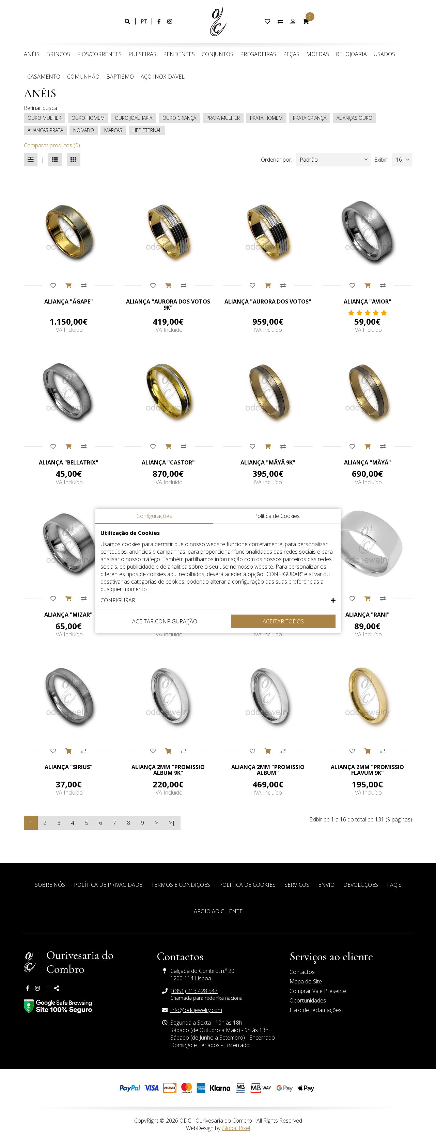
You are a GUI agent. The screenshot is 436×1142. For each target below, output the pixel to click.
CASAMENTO (43, 76)
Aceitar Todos (283, 621)
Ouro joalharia (133, 118)
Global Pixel (236, 1128)
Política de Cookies (247, 884)
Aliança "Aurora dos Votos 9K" (168, 304)
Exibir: (381, 159)
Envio (326, 884)
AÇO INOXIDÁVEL (163, 76)
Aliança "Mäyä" (367, 462)
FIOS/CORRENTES (99, 54)
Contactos (302, 972)
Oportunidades (308, 1000)
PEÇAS (291, 54)
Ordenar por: (276, 159)
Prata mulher (223, 118)
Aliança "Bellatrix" (68, 462)
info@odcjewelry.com (196, 1010)
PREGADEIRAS (258, 54)
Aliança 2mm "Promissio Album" (268, 770)
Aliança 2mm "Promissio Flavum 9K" (367, 770)
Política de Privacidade (108, 884)
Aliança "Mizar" (68, 614)
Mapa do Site (306, 981)
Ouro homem (88, 118)
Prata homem (266, 118)
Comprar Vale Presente (318, 991)
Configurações (154, 516)
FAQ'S (394, 884)
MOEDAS (317, 54)
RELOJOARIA (351, 54)
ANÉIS (32, 54)
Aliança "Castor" (168, 462)
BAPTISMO (120, 76)
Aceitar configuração (164, 621)
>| (172, 823)
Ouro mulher (44, 118)
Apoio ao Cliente (218, 911)
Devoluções (360, 884)
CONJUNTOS (217, 54)
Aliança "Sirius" (69, 767)
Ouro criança (179, 118)
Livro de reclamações (316, 1010)
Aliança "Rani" (367, 614)
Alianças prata (45, 130)
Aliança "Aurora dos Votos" (267, 301)
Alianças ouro (354, 118)
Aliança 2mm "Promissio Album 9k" (168, 770)
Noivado (83, 130)
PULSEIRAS (142, 54)
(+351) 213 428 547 (194, 991)
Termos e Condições (180, 884)
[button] (218, 600)
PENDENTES (179, 54)
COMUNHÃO (83, 76)
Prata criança (309, 118)
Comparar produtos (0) (52, 145)
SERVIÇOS (296, 884)
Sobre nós (50, 884)
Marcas (113, 130)
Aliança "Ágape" (68, 301)
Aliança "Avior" (367, 301)
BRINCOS (58, 54)
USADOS (384, 54)
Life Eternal (147, 130)
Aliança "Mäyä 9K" (267, 462)
